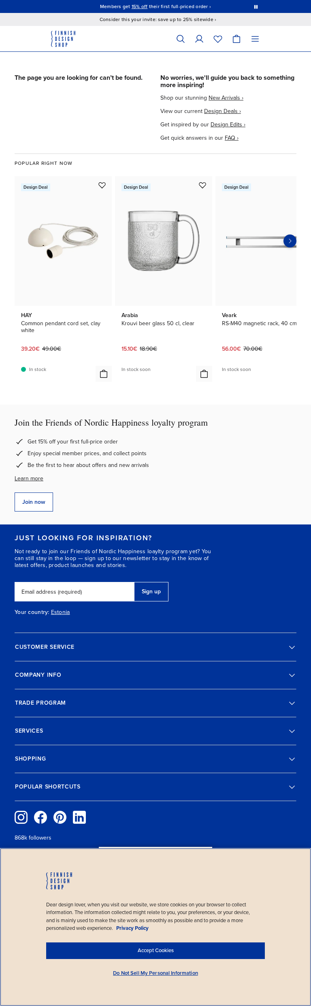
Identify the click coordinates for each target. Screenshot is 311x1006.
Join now (33, 502)
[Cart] (236, 38)
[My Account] (199, 38)
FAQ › (232, 137)
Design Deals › (222, 111)
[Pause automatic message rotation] (256, 6)
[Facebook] (40, 817)
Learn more (29, 478)
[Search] (181, 38)
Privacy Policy (132, 928)
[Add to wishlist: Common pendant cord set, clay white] (102, 185)
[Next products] (289, 240)
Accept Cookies (156, 950)
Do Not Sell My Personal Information (155, 973)
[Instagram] (21, 817)
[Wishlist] (218, 38)
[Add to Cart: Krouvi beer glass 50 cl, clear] (204, 374)
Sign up (151, 591)
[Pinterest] (59, 817)
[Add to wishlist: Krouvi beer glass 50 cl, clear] (202, 185)
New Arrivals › (226, 97)
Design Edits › (228, 124)
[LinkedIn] (79, 817)
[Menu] (255, 38)
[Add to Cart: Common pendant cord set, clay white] (104, 374)
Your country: (32, 612)
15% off (140, 6)
